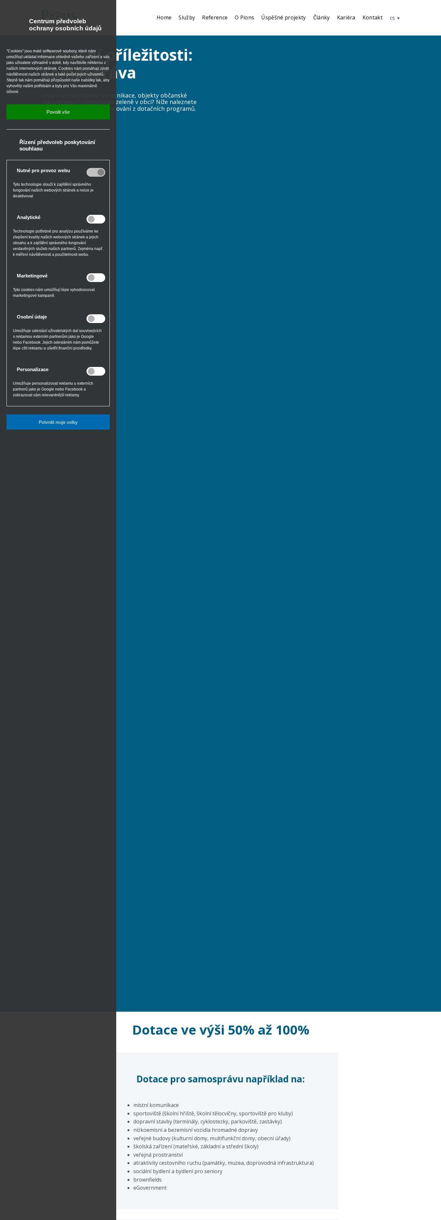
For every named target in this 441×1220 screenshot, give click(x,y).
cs (393, 18)
